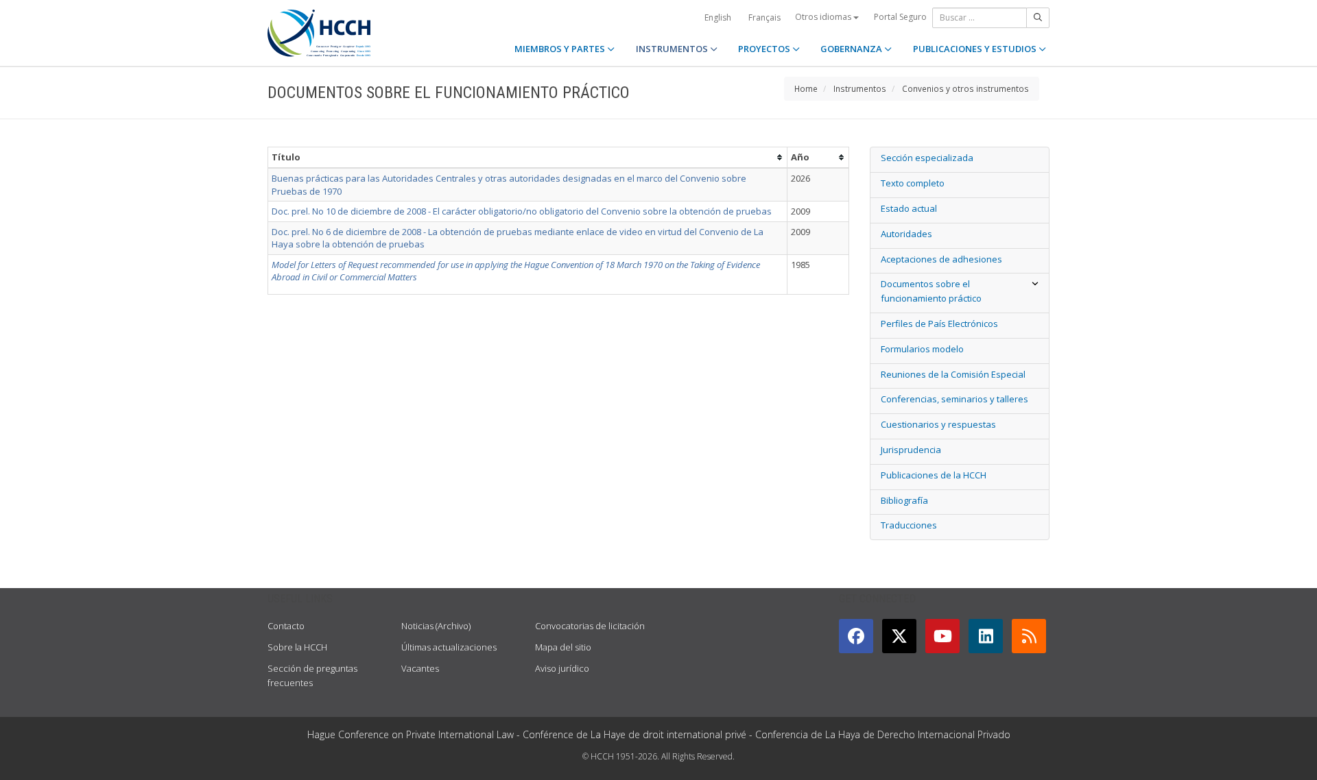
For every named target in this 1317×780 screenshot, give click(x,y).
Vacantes (420, 668)
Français (764, 17)
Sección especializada (927, 157)
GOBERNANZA (852, 48)
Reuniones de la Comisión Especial (953, 374)
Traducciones (909, 525)
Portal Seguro (900, 17)
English (717, 17)
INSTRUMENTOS (673, 48)
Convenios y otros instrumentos (965, 88)
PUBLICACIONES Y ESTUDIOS (976, 48)
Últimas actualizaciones (449, 647)
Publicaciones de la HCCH (933, 475)
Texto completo (913, 183)
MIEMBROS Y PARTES (560, 48)
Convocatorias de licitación (590, 626)
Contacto (286, 626)
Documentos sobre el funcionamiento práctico (931, 291)
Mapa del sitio (563, 647)
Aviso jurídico (562, 668)
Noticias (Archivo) (436, 626)
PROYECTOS (765, 48)
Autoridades (906, 234)
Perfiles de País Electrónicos (939, 323)
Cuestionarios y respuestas (938, 424)
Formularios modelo (922, 349)
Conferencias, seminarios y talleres (954, 399)
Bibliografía (904, 500)
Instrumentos (859, 88)
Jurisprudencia (911, 449)
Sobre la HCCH (297, 647)
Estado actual (909, 208)
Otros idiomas (824, 17)
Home (806, 88)
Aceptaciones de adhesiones (941, 259)
